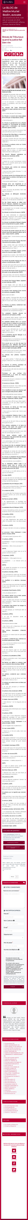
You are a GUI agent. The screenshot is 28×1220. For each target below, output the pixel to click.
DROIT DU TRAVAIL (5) (11, 1060)
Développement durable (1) (12, 1076)
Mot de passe (8, 942)
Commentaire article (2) (11, 1110)
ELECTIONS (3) (9, 1065)
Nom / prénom (8, 920)
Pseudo (6, 913)
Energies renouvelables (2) (12, 1067)
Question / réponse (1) (11, 1112)
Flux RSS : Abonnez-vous (12, 1134)
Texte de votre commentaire (11, 890)
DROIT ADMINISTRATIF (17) (12, 1045)
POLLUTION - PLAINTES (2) (12, 1073)
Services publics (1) (10, 1081)
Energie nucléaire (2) (10, 1068)
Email (5, 927)
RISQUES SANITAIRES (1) (11, 1085)
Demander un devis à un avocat (13, 847)
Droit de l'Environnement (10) (13, 1049)
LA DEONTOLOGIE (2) (11, 1070)
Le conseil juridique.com (11, 1124)
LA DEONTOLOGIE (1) (10, 1074)
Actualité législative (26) (11, 1106)
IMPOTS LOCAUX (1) (10, 1087)
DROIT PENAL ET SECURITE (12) (13, 1046)
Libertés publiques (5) (10, 1059)
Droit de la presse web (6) (12, 1057)
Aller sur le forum (12, 842)
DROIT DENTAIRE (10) (11, 1051)
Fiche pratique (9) (9, 1107)
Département (8, 934)
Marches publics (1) (10, 1079)
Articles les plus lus (10, 1093)
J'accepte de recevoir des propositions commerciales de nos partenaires (14, 959)
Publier (12, 986)
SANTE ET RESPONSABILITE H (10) (14, 1053)
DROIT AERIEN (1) (9, 1088)
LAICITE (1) (7, 1090)
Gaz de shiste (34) (9, 1043)
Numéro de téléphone (11, 949)
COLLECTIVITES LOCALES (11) (13, 1048)
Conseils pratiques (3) (10, 1109)
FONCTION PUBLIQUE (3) (12, 1064)
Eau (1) (6, 1078)
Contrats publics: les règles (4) (13, 1062)
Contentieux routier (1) (11, 1084)
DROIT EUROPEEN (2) (11, 1071)
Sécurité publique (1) (10, 1082)
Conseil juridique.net (10, 1126)
